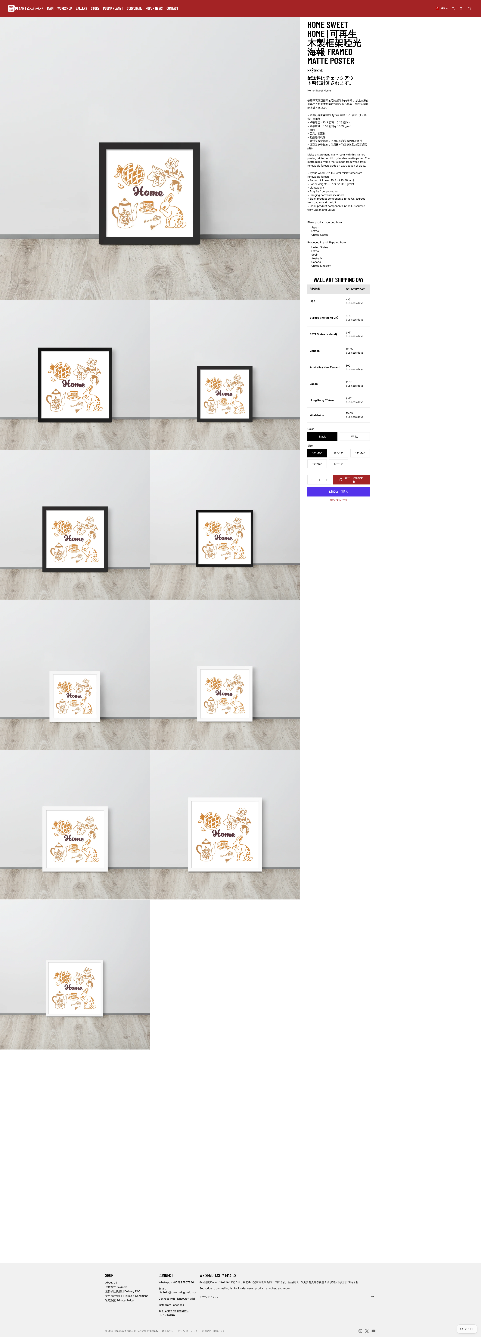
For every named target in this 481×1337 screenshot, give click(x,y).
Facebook (178, 1304)
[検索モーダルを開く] (453, 8)
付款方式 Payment (116, 1287)
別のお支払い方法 (339, 500)
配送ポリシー (220, 1330)
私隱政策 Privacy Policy (119, 1300)
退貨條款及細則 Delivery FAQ (122, 1291)
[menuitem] (50, 8)
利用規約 (206, 1330)
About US (111, 1282)
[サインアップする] (372, 1296)
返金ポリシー (168, 1330)
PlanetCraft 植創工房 (125, 1330)
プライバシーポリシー (189, 1330)
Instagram (165, 1304)
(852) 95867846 (183, 1282)
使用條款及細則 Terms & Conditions (126, 1295)
